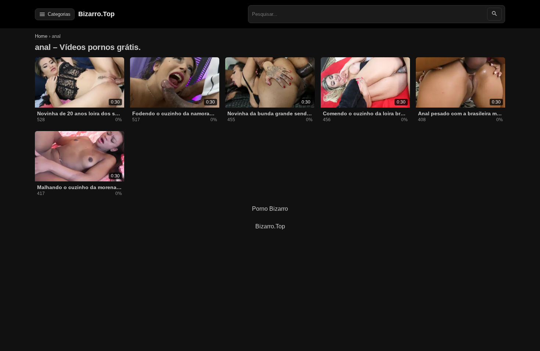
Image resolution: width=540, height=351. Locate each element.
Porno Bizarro (270, 209)
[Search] (494, 14)
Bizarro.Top (96, 14)
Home (41, 36)
